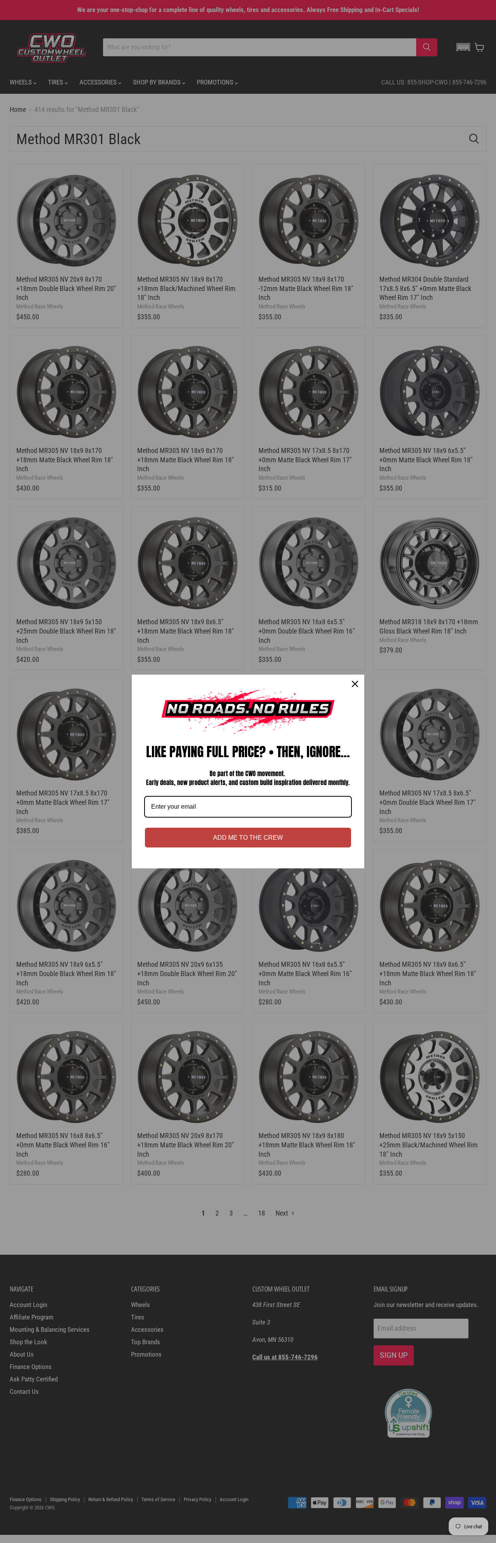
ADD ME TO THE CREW (248, 837)
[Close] (355, 684)
